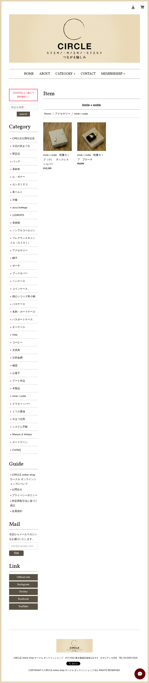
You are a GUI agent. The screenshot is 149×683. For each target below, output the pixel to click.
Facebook (23, 599)
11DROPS (18, 215)
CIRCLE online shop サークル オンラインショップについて (23, 479)
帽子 (14, 258)
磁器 (14, 365)
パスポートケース (22, 319)
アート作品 (18, 380)
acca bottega (19, 207)
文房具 (16, 349)
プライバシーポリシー (24, 495)
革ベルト (17, 192)
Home (47, 113)
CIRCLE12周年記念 (23, 138)
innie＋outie (19, 395)
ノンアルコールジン (23, 230)
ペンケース (18, 281)
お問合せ (17, 489)
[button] (65, 74)
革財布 (16, 169)
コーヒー (17, 342)
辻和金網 (17, 357)
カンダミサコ (20, 184)
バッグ (16, 161)
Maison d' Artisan (22, 434)
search (23, 114)
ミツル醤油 (18, 411)
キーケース (18, 327)
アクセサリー (62, 113)
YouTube (23, 606)
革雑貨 (16, 222)
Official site (23, 577)
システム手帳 (20, 426)
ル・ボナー (18, 176)
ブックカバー (20, 273)
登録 (16, 553)
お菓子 (16, 373)
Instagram (23, 584)
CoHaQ (16, 449)
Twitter (23, 592)
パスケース (18, 304)
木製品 (16, 388)
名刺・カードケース (23, 311)
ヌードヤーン (20, 442)
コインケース (20, 288)
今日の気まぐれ (21, 146)
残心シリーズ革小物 (23, 296)
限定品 (16, 153)
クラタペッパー (21, 403)
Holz (14, 334)
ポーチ (16, 265)
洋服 (14, 199)
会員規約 (17, 511)
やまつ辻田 (18, 419)
